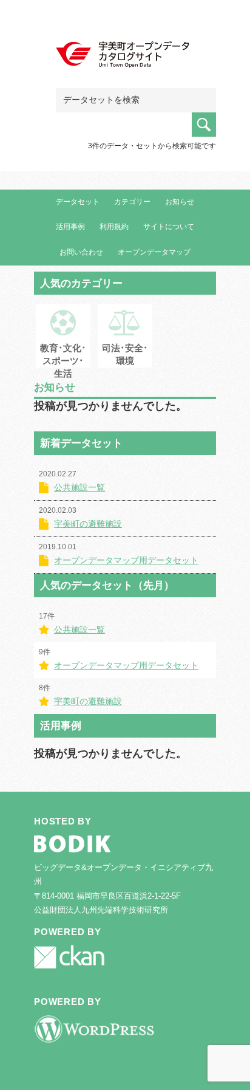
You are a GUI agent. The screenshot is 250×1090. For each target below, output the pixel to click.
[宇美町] (125, 55)
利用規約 (114, 226)
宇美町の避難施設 (88, 524)
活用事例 (70, 226)
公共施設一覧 (79, 487)
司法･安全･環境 (125, 354)
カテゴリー (132, 201)
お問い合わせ (81, 252)
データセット (78, 201)
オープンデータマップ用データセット (126, 560)
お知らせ (179, 201)
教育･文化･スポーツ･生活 (63, 361)
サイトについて (168, 226)
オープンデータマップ (154, 252)
